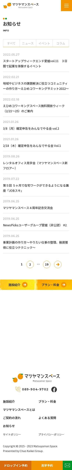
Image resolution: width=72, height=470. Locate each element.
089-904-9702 (35, 389)
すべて (11, 43)
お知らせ (9, 426)
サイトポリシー (12, 434)
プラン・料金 (47, 401)
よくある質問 (47, 417)
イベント (44, 43)
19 (46, 264)
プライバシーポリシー (51, 434)
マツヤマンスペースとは (19, 409)
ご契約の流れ (12, 417)
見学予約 (47, 465)
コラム (60, 43)
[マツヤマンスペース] (19, 5)
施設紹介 (9, 401)
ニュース (28, 43)
